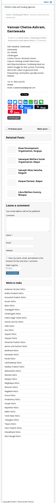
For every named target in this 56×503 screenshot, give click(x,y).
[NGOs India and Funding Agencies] (28, 7)
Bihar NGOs (10, 305)
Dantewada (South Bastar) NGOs (21, 40)
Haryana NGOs (11, 338)
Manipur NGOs (11, 379)
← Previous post (14, 128)
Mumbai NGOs (11, 375)
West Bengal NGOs (13, 436)
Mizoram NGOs (11, 387)
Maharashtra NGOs (13, 371)
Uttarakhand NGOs (13, 432)
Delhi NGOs (9, 326)
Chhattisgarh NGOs (38, 38)
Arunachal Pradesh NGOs (15, 297)
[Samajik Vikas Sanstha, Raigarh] (11, 173)
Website (9, 250)
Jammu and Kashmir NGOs (16, 346)
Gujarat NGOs (10, 334)
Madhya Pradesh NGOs (14, 366)
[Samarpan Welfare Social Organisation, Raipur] (11, 162)
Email (8, 242)
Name (9, 235)
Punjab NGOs (10, 403)
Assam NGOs (10, 301)
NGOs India (23, 38)
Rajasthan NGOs (12, 407)
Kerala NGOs (10, 358)
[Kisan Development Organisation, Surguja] (11, 151)
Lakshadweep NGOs (13, 362)
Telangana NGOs (12, 420)
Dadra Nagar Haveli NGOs (16, 317)
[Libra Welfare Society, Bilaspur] (11, 195)
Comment (10, 215)
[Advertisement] (28, 471)
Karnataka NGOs (12, 354)
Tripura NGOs (10, 424)
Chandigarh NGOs (12, 309)
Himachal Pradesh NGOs (15, 342)
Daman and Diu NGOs (14, 322)
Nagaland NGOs (11, 391)
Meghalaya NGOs (12, 383)
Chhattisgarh (14, 117)
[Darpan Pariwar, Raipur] (11, 184)
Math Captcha (12, 265)
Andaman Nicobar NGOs (15, 289)
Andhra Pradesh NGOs (14, 293)
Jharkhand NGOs (11, 350)
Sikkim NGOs (10, 411)
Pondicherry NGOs (12, 399)
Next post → (43, 128)
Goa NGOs (9, 330)
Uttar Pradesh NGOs (13, 428)
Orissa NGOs (10, 395)
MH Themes (29, 502)
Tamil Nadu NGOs (12, 416)
